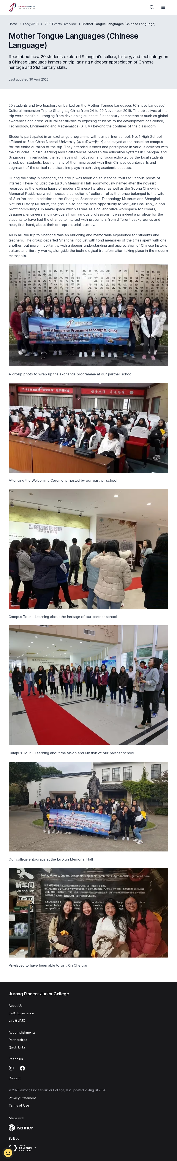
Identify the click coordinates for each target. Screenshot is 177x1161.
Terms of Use (19, 1105)
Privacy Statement (22, 1098)
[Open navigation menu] (163, 7)
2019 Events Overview (60, 24)
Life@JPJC (31, 24)
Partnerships (18, 1040)
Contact (15, 1078)
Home (13, 24)
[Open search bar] (152, 7)
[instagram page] (11, 1068)
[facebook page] (22, 1068)
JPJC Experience (21, 1013)
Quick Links (17, 1047)
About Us (15, 1006)
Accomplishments (22, 1032)
